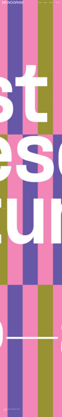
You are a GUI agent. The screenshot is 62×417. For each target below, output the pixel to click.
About (45, 2)
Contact (58, 2)
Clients (51, 2)
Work (39, 2)
